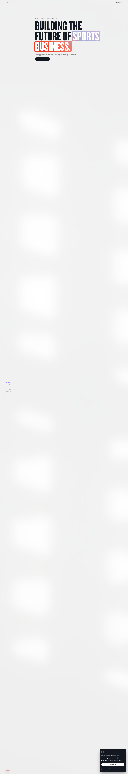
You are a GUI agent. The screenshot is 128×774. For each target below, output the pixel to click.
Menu (7, 2)
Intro (8, 382)
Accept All (113, 764)
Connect (9, 391)
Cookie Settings (113, 769)
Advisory (9, 387)
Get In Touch (119, 2)
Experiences (10, 389)
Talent (8, 384)
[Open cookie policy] (7, 770)
